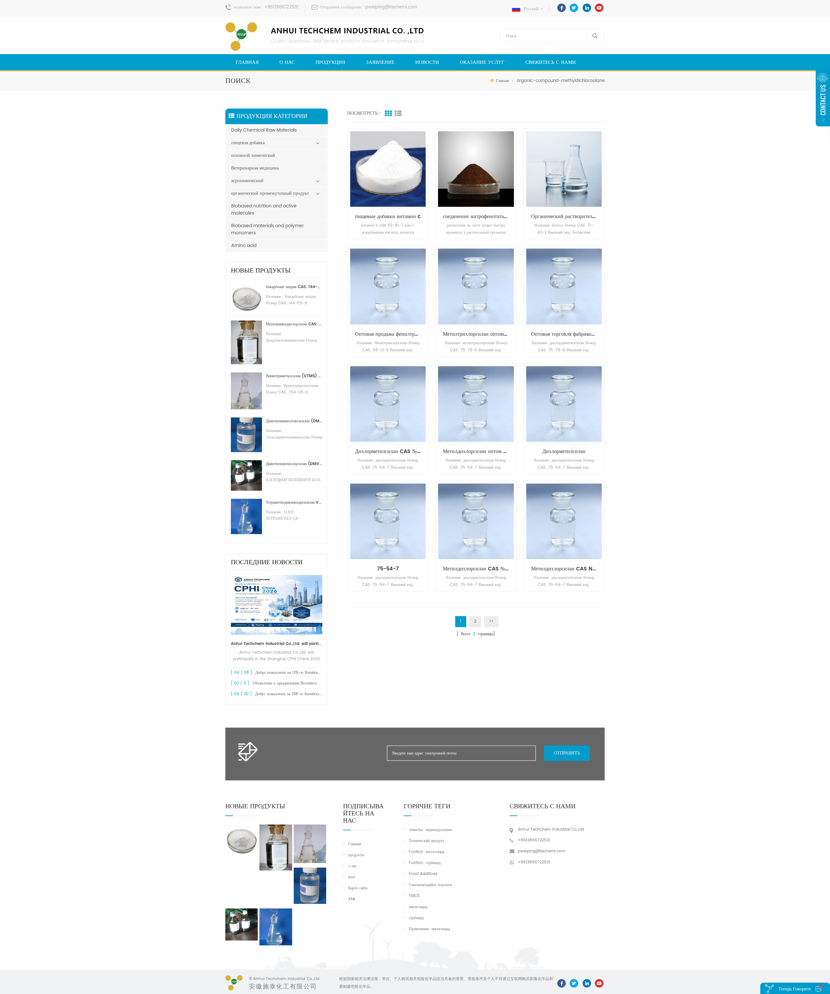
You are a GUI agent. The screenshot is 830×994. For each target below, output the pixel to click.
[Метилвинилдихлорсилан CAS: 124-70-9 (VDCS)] (275, 847)
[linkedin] (586, 8)
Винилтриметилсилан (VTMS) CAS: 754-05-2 (294, 376)
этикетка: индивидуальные (430, 830)
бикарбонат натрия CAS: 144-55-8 (294, 287)
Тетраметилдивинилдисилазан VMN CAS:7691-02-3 (294, 502)
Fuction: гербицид (425, 863)
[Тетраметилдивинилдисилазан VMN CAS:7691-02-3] (275, 926)
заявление (380, 62)
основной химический (253, 155)
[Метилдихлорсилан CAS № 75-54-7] (476, 521)
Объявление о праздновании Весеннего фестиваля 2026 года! (304, 683)
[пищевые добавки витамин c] (388, 169)
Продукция (330, 62)
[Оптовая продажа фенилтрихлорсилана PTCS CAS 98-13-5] (388, 286)
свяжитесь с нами (550, 62)
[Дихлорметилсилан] (564, 404)
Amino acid (243, 245)
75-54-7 (388, 569)
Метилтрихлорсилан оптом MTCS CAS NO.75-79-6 (478, 334)
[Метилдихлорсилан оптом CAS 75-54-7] (476, 404)
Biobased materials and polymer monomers (267, 229)
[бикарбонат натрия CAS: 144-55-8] (241, 839)
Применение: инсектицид (429, 929)
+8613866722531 (281, 7)
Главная (247, 62)
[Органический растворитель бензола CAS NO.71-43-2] (564, 169)
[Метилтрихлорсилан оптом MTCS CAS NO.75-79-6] (476, 286)
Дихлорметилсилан (564, 451)
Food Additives (423, 874)
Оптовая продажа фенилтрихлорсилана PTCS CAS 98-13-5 (390, 334)
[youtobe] (599, 8)
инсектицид (418, 907)
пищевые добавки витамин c (388, 216)
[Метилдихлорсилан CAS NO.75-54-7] (564, 521)
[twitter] (574, 8)
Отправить (567, 753)
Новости (427, 62)
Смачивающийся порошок (430, 885)
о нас (287, 62)
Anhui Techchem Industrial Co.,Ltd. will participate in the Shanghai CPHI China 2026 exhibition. (276, 644)
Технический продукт (426, 841)
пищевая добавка (248, 142)
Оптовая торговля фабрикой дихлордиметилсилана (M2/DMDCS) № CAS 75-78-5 (566, 334)
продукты (356, 855)
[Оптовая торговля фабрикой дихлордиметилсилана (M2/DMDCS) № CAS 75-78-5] (564, 286)
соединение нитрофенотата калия (478, 216)
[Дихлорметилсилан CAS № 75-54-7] (388, 404)
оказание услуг (482, 62)
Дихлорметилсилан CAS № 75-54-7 (390, 451)
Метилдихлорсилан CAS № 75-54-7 (478, 569)
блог (352, 877)
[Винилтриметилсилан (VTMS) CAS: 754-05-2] (310, 843)
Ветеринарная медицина (255, 168)
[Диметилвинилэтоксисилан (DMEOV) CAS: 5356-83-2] (310, 886)
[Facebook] (561, 8)
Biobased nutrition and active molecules (264, 209)
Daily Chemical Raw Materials (264, 130)
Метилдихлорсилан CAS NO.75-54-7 (566, 569)
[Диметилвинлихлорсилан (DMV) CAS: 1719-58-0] (241, 924)
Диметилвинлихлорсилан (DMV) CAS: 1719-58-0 (294, 464)
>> (491, 621)
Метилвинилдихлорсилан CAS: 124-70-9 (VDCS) (294, 324)
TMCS (414, 896)
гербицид (416, 918)
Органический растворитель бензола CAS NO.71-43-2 (566, 216)
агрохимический (247, 180)
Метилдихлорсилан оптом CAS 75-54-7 (478, 451)
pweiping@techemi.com (391, 7)
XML (352, 899)
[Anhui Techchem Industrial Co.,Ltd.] (325, 36)
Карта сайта (357, 888)
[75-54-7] (388, 521)
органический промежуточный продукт (270, 193)
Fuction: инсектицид (426, 852)
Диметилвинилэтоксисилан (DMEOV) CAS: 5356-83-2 (294, 421)
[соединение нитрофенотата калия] (476, 169)
